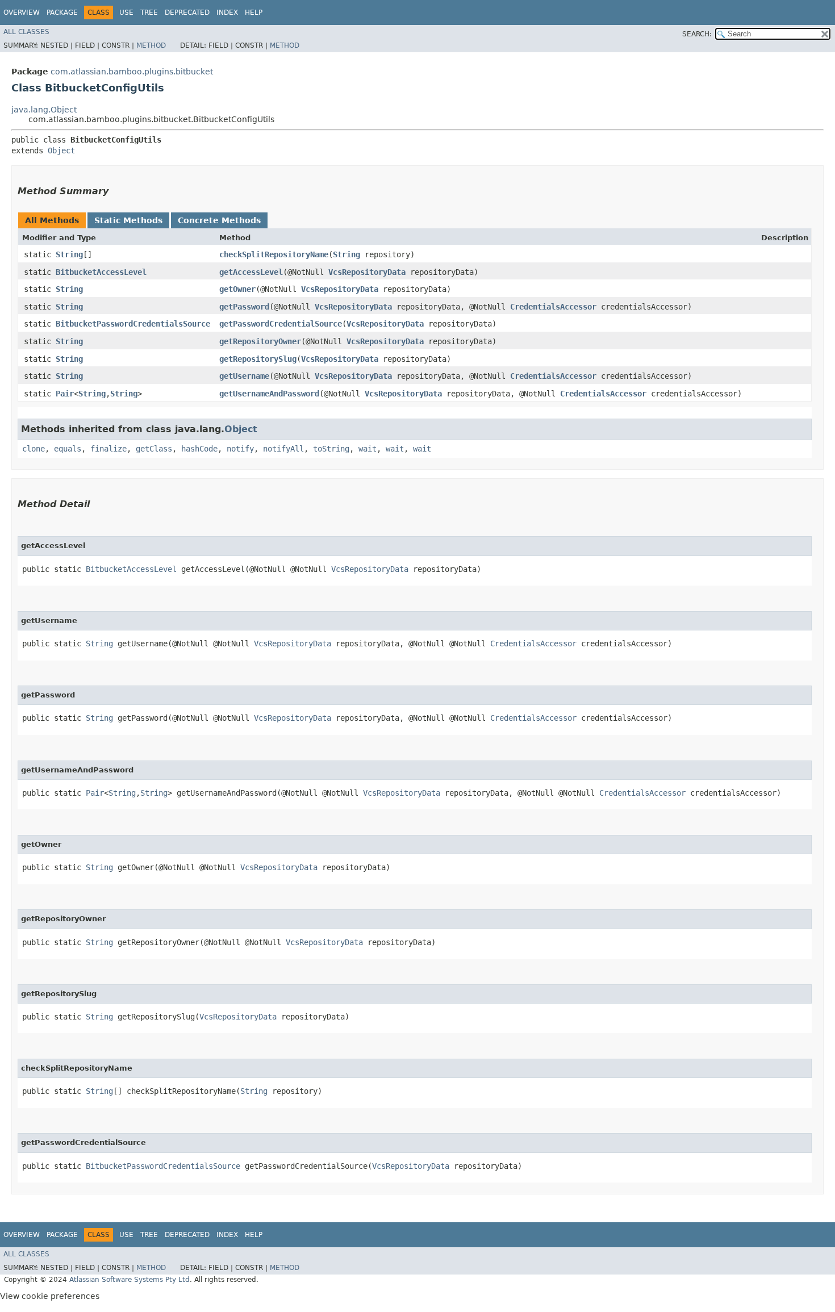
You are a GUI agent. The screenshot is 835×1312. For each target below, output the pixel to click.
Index (227, 12)
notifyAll (283, 448)
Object (61, 150)
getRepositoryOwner (260, 341)
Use (126, 12)
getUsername (244, 376)
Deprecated (187, 12)
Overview (21, 12)
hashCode (199, 448)
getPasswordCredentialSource (280, 323)
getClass (154, 448)
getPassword (244, 306)
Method (151, 45)
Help (253, 12)
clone (33, 448)
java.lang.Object (44, 109)
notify (240, 448)
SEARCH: (697, 34)
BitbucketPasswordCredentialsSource (133, 323)
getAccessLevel (251, 272)
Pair (65, 393)
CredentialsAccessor (553, 306)
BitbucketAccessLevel (101, 272)
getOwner (237, 289)
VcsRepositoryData (367, 272)
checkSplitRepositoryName (273, 254)
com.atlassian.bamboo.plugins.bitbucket (132, 71)
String (69, 254)
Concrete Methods (219, 220)
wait (367, 448)
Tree (149, 12)
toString (331, 448)
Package (62, 12)
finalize (108, 448)
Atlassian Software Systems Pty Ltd (129, 1280)
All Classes (26, 32)
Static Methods (128, 220)
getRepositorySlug (258, 358)
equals (67, 448)
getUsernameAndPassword (269, 393)
